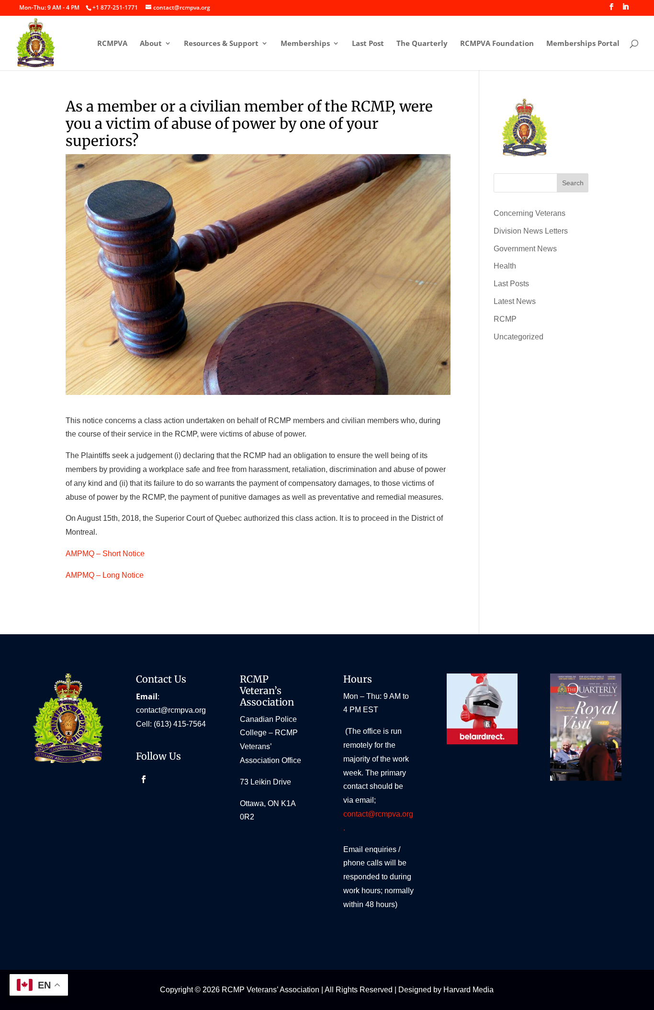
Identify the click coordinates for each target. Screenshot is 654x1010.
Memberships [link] (305, 44)
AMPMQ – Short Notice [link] (105, 554)
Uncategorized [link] (518, 337)
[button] (611, 9)
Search (573, 183)
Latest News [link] (515, 301)
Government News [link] (525, 249)
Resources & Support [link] (221, 44)
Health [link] (505, 266)
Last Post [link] (368, 44)
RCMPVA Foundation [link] (497, 44)
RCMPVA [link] (112, 44)
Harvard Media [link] (468, 990)
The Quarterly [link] (422, 44)
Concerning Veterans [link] (529, 213)
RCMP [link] (505, 319)
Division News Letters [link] (531, 231)
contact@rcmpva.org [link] (171, 710)
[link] (115, 7)
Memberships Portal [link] (583, 44)
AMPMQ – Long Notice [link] (105, 575)
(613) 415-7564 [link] (180, 724)
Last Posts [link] (511, 284)
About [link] (151, 44)
